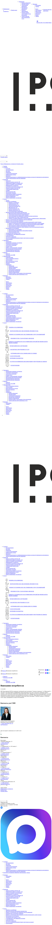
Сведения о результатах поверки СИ (14, 310)
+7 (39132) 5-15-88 (5, 763)
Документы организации (12, 372)
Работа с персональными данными (14, 376)
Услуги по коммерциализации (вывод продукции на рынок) (20, 922)
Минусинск (38, 11)
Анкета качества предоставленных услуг (26, 17)
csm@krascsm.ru (4, 743)
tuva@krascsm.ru (4, 779)
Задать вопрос (9, 387)
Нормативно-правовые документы (14, 371)
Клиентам (8, 180)
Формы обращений (26, 2)
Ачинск (37, 6)
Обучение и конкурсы (11, 920)
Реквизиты (8, 297)
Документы (8, 241)
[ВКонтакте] (47, 670)
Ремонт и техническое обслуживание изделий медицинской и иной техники (26, 223)
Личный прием (25, 4)
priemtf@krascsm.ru (5, 774)
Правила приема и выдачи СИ (13, 311)
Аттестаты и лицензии (11, 373)
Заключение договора (11, 316)
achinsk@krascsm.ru (5, 748)
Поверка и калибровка (14, 202)
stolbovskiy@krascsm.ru (6, 769)
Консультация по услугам (12, 388)
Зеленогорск (38, 12)
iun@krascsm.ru (4, 764)
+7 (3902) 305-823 (5, 782)
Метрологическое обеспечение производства (19, 213)
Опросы (8, 390)
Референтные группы (11, 299)
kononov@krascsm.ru (5, 759)
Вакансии (8, 300)
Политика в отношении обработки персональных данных (16, 872)
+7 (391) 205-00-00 (5, 742)
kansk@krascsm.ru (5, 754)
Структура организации (11, 298)
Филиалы (35, 4)
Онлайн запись (19, 163)
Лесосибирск (38, 10)
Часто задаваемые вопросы (12, 386)
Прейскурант (14, 10)
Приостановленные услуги (12, 319)
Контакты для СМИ (10, 383)
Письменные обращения (25, 8)
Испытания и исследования (15, 229)
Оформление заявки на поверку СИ (14, 307)
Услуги (7, 200)
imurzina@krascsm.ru (5, 784)
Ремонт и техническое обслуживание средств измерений (19, 912)
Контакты (8, 276)
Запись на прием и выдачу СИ (13, 305)
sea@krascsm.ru (4, 724)
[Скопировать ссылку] (49, 670)
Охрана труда (9, 375)
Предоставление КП (10, 315)
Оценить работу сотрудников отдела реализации (26, 14)
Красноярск (38, 5)
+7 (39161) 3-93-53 (5, 753)
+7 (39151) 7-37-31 (5, 747)
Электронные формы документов (13, 317)
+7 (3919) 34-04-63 (5, 773)
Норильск (37, 13)
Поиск (2, 163)
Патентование (9, 923)
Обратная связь (9, 257)
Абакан (37, 16)
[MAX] (46, 670)
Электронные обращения (25, 6)
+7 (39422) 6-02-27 (5, 778)
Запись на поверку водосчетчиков (14, 308)
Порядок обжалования (25, 11)
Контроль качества (10, 389)
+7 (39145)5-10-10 (5, 758)
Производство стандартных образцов (14, 913)
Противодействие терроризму (13, 380)
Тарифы (8, 314)
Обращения (21, 1)
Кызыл (37, 15)
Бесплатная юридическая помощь (13, 377)
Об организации (10, 294)
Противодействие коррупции (47, 10)
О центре (8, 168)
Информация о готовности (10, 163)
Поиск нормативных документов (13, 321)
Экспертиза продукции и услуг (13, 917)
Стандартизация (9, 919)
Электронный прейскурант (12, 313)
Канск (36, 9)
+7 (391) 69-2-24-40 (5, 768)
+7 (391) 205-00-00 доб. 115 (7, 723)
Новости (8, 253)
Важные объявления (10, 320)
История (8, 296)
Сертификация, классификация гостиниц (15, 918)
